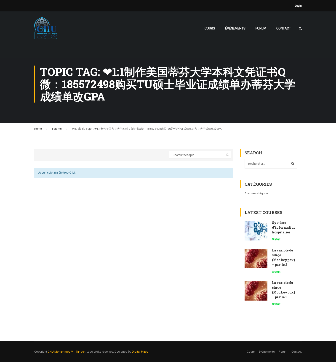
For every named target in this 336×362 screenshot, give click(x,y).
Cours (210, 28)
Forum (261, 28)
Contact (283, 28)
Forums (57, 128)
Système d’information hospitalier (284, 227)
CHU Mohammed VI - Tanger (66, 351)
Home (38, 128)
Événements (235, 28)
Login (298, 5)
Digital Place (140, 351)
